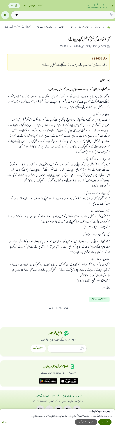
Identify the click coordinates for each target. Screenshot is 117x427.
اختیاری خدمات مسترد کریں (86, 422)
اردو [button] (12, 6)
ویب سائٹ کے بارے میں (72, 396)
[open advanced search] (16, 15)
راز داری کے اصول (42, 396)
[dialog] (57, 418)
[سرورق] (108, 27)
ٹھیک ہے (105, 422)
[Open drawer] (4, 6)
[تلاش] (5, 15)
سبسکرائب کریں (38, 348)
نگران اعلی (55, 396)
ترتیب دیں (5, 422)
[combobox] (66, 15)
